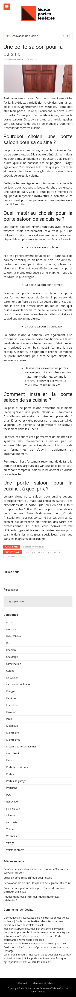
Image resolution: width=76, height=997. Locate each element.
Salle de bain (13, 808)
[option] (40, 36)
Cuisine (10, 670)
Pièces (10, 760)
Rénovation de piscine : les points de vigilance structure (37, 883)
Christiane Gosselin (13, 59)
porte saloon (11, 556)
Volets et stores (15, 850)
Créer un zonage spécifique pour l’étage (28, 877)
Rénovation (12, 801)
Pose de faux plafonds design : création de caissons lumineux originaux (35, 889)
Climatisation (13, 663)
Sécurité (10, 815)
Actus (9, 622)
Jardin (9, 719)
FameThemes (38, 991)
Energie (10, 691)
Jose (6, 928)
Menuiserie (12, 732)
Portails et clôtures (17, 767)
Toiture (10, 829)
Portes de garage (16, 781)
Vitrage (10, 843)
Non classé (12, 753)
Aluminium (12, 629)
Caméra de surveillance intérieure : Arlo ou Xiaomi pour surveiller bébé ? (37, 870)
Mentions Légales (42, 983)
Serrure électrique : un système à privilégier (39, 928)
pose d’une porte (19, 408)
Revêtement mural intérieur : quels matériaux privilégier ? (31, 898)
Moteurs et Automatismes (21, 746)
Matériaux (12, 725)
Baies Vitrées (13, 636)
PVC (8, 794)
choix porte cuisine (35, 552)
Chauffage (12, 656)
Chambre (11, 650)
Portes (10, 774)
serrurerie (11, 822)
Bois (8, 643)
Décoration (12, 677)
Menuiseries (13, 739)
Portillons (11, 787)
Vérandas (11, 836)
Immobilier (12, 705)
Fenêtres (11, 698)
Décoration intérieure (33, 546)
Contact (22, 983)
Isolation (11, 712)
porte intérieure (19, 356)
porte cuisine (54, 552)
